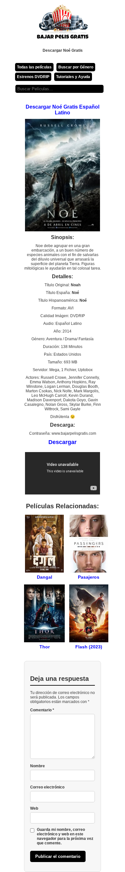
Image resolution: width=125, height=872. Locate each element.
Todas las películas (34, 67)
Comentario (42, 710)
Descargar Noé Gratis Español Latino (62, 109)
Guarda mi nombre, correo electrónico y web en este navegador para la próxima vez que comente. (65, 836)
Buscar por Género (75, 67)
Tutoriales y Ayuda (73, 77)
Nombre (37, 766)
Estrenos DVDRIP (33, 77)
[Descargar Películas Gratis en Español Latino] (62, 24)
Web (34, 808)
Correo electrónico (47, 787)
